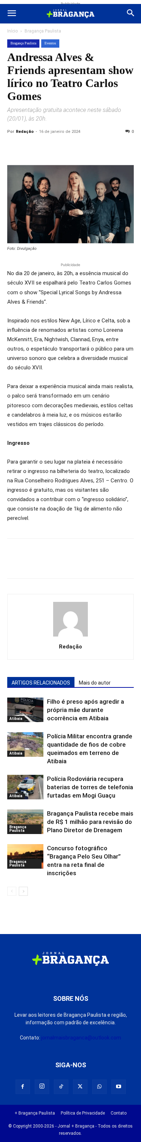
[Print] (97, 148)
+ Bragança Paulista (34, 1113)
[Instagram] (42, 1087)
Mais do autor (95, 683)
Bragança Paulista (43, 31)
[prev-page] (11, 891)
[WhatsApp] (81, 148)
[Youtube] (118, 1087)
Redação (25, 131)
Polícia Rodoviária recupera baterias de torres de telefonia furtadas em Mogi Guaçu (90, 787)
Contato (119, 1113)
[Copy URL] (14, 148)
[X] (47, 148)
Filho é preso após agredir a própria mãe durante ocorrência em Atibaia (85, 710)
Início (12, 31)
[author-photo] (70, 636)
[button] (11, 13)
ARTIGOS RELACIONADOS (41, 683)
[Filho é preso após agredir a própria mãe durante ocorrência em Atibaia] (25, 710)
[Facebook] (31, 148)
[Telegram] (114, 148)
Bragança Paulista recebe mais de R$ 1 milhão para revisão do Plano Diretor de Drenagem (90, 822)
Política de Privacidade (83, 1113)
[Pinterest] (64, 148)
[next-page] (23, 891)
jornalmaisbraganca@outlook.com (81, 1038)
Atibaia (15, 719)
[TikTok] (61, 1087)
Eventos (50, 43)
